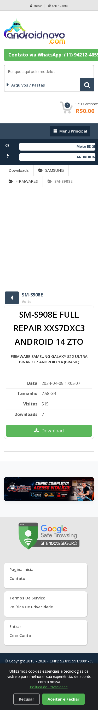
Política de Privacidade (31, 606)
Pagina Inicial (21, 569)
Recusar (26, 699)
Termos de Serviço (27, 597)
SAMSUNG (54, 170)
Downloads (19, 170)
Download (52, 430)
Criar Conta (20, 635)
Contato (17, 578)
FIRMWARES (26, 181)
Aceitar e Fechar (63, 699)
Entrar (37, 6)
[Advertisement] (49, 239)
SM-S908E (63, 181)
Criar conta (60, 6)
